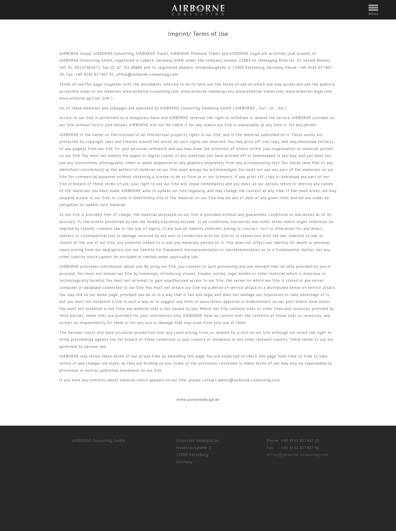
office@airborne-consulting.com (147, 74)
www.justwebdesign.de (198, 399)
